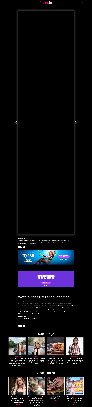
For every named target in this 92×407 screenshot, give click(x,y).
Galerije (32, 6)
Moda (19, 6)
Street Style (26, 318)
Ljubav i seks (46, 6)
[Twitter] (24, 247)
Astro (25, 6)
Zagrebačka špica (36, 318)
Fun (73, 6)
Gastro (38, 6)
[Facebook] (21, 247)
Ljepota (54, 6)
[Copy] (19, 247)
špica (20, 318)
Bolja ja (67, 6)
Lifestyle (60, 6)
